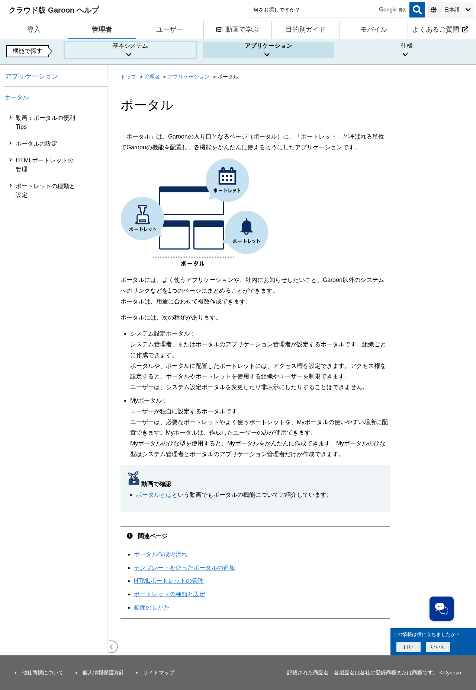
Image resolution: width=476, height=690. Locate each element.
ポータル (17, 97)
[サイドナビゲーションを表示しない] (111, 646)
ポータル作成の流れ (160, 554)
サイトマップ (158, 672)
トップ (128, 77)
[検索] (417, 10)
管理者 (152, 77)
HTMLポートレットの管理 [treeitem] (45, 164)
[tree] (56, 382)
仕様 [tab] (407, 45)
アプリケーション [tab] (268, 45)
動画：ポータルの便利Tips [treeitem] (45, 122)
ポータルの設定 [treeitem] (36, 143)
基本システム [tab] (130, 45)
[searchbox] (328, 10)
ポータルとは (154, 495)
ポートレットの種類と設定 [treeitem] (45, 190)
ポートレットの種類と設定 (169, 594)
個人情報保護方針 (103, 672)
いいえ (438, 646)
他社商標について (43, 672)
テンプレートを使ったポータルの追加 (184, 568)
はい (409, 646)
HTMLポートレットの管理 (169, 581)
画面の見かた (152, 607)
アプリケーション (31, 76)
